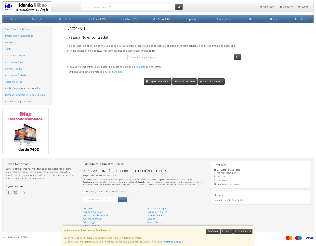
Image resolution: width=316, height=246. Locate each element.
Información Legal (156, 208)
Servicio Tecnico (13, 68)
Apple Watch (193, 19)
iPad (251, 19)
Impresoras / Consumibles (19, 35)
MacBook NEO (97, 19)
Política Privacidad (92, 211)
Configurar (213, 231)
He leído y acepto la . (106, 191)
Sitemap (118, 71)
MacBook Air (129, 19)
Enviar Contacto (186, 81)
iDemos (151, 218)
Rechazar (226, 231)
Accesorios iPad (13, 81)
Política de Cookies (172, 241)
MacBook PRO (161, 19)
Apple (8, 48)
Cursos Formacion (15, 55)
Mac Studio (65, 19)
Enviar (122, 199)
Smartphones (225, 19)
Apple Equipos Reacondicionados (22, 88)
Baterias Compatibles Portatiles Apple (25, 94)
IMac (13, 19)
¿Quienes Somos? (92, 218)
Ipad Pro (300, 19)
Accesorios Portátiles (16, 75)
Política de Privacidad (187, 184)
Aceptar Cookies (243, 231)
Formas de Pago (156, 215)
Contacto (287, 6)
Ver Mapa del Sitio (213, 81)
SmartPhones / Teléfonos (19, 29)
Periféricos (10, 42)
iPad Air (274, 19)
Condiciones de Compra (95, 215)
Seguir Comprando (159, 81)
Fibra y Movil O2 (91, 225)
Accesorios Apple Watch (18, 101)
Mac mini (37, 19)
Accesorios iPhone (15, 62)
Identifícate (268, 6)
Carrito (305, 6)
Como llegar (89, 222)
